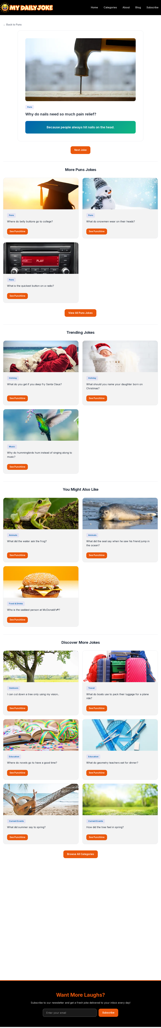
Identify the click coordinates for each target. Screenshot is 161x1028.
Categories (110, 7)
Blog (138, 7)
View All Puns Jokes (80, 312)
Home (94, 7)
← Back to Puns (12, 24)
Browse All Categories (80, 854)
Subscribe (152, 7)
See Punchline (17, 231)
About (126, 7)
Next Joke (80, 149)
